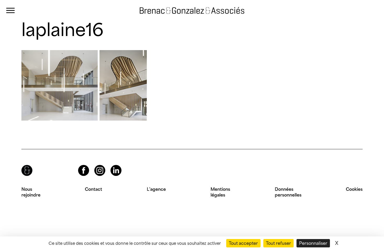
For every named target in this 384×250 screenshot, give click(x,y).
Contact (93, 189)
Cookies (354, 189)
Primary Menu (10, 10)
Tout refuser (278, 243)
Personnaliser (313, 243)
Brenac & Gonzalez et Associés (187, 6)
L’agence (156, 189)
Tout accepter (243, 243)
